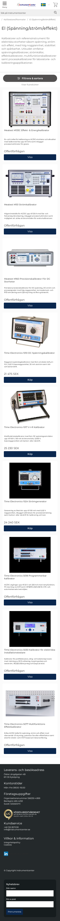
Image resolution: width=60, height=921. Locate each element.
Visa (30, 157)
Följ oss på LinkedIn (19, 854)
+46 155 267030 (11, 827)
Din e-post (11, 899)
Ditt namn (11, 888)
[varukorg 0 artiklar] (55, 4)
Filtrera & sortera (32, 78)
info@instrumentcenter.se (17, 829)
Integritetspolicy (12, 842)
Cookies (8, 845)
